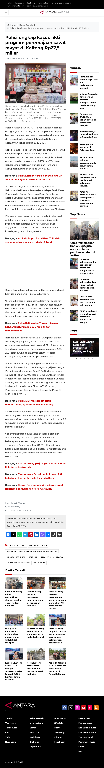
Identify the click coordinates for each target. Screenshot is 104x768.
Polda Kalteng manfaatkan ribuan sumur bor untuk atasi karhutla (35, 668)
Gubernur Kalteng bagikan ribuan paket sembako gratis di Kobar (88, 285)
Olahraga (34, 742)
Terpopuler (19, 3)
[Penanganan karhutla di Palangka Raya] (74, 148)
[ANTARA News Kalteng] (54, 12)
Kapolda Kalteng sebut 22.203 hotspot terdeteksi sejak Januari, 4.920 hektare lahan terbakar (13, 671)
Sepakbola (35, 746)
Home (13, 25)
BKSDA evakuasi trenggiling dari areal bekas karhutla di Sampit (88, 317)
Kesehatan (59, 742)
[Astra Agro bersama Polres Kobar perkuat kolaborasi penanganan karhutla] (74, 195)
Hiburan (58, 737)
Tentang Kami (43, 3)
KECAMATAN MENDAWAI (52, 557)
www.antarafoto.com (15, 6)
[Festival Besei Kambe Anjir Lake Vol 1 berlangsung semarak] (74, 80)
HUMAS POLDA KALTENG (18, 563)
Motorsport (60, 718)
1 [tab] (76, 358)
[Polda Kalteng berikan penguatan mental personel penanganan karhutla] (36, 583)
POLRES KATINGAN (38, 546)
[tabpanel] (84, 347)
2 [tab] (80, 358)
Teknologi (59, 732)
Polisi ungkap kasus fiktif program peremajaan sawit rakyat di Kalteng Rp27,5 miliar (48, 28)
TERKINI (76, 68)
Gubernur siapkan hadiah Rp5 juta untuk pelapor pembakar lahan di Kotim (82, 249)
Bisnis (33, 728)
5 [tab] (92, 358)
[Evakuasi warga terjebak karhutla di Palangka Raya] (74, 135)
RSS (80, 751)
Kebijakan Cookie (87, 732)
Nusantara (10, 742)
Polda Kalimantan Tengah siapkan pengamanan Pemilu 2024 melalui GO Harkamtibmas (31, 327)
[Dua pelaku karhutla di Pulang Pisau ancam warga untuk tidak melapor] (14, 620)
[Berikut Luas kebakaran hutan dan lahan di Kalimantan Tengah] (74, 178)
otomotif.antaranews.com (37, 6)
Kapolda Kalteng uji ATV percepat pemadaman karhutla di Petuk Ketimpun (57, 668)
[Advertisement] (35, 266)
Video (8, 737)
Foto (73, 330)
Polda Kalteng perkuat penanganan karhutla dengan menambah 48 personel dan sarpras (57, 600)
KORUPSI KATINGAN (16, 557)
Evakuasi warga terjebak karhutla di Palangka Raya (89, 134)
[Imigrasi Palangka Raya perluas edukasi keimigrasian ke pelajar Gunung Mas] (74, 98)
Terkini (9, 3)
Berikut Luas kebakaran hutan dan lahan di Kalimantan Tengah (88, 180)
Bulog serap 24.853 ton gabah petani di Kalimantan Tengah (88, 120)
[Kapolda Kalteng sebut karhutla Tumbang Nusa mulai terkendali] (36, 620)
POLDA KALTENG (18, 546)
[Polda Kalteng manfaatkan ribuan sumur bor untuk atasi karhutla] (36, 654)
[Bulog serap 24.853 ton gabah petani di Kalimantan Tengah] (74, 118)
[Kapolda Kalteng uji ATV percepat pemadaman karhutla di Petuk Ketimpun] (57, 654)
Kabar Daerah (26, 25)
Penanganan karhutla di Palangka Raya (87, 147)
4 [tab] (88, 358)
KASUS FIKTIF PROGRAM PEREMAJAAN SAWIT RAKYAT (32, 551)
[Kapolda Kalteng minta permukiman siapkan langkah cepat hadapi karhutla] (14, 583)
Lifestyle (58, 723)
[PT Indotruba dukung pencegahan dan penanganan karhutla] (74, 161)
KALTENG (33, 557)
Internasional (36, 723)
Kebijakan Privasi (87, 728)
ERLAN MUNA (39, 563)
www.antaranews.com (61, 3)
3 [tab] (84, 358)
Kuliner (57, 728)
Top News (31, 3)
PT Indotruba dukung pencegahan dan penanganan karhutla (88, 163)
